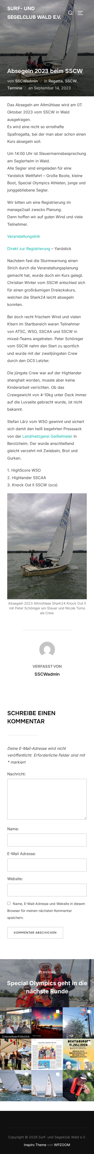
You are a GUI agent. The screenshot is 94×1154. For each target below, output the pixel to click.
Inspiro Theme (35, 1145)
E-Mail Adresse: (21, 853)
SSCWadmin (26, 81)
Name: (13, 828)
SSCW (71, 81)
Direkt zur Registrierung (29, 248)
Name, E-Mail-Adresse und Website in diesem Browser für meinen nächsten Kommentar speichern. (46, 911)
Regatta (55, 81)
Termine (14, 88)
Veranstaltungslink (23, 236)
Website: (15, 878)
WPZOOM (62, 1145)
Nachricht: (16, 774)
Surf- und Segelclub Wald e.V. (34, 13)
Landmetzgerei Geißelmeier (47, 436)
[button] (15, 1023)
